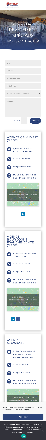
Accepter (23, 417)
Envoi (35, 120)
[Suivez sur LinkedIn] (23, 214)
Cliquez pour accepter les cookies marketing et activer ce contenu (23, 195)
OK (23, 436)
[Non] (43, 430)
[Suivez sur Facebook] (18, 319)
